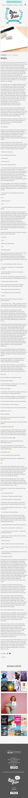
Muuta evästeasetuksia (19, 772)
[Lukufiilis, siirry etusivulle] (14, 15)
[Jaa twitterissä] (10, 653)
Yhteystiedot (13, 765)
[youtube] (16, 767)
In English (20, 5)
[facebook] (14, 725)
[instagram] (14, 681)
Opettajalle (9, 5)
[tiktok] (16, 793)
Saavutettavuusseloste (8, 772)
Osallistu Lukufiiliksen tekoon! (14, 1)
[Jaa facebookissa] (7, 653)
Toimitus (4, 5)
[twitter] (14, 703)
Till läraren (15, 5)
